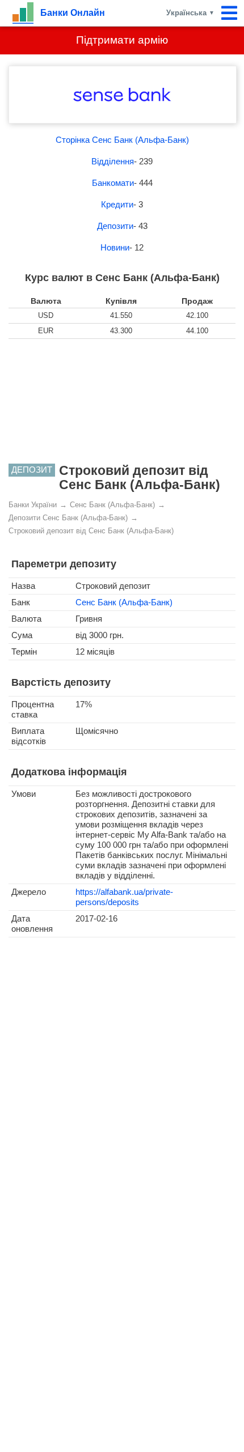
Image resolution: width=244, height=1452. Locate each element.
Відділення (112, 161)
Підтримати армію (122, 40)
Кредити (117, 204)
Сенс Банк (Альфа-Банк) (124, 602)
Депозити (115, 226)
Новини (114, 247)
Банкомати (113, 183)
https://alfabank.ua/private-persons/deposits (124, 897)
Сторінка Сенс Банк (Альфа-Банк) (122, 140)
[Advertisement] (122, 401)
